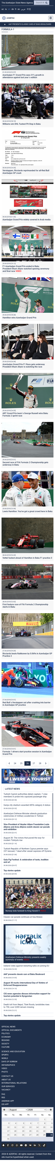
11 (15, 1127)
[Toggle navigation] (50, 18)
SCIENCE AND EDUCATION (13, 1051)
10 (8, 1127)
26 (27, 763)
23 (51, 1131)
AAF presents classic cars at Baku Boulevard (24, 974)
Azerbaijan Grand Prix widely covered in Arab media (27, 219)
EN (9, 9)
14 (37, 1127)
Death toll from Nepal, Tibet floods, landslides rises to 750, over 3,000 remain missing (26, 1005)
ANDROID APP (8, 1101)
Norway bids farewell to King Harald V (26, 911)
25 (21, 763)
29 (44, 1135)
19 (23, 1131)
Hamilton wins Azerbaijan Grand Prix (19, 317)
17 (8, 1131)
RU (6, 9)
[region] (28, 905)
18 (15, 1131)
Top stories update (12, 870)
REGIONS (5, 1040)
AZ (3, 9)
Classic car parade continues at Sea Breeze (23, 917)
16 (51, 1127)
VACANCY (6, 1090)
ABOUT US (6, 1079)
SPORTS (5, 1055)
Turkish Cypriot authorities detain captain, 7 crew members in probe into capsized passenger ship (25, 795)
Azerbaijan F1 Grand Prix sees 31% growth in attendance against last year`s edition (23, 76)
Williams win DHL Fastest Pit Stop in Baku (22, 124)
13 (30, 1127)
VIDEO (4, 1068)
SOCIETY (5, 1044)
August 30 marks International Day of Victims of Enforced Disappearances (26, 984)
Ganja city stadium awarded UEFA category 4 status (27, 805)
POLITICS (6, 1033)
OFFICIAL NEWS (8, 1027)
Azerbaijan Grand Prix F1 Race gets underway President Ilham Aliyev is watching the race (24, 365)
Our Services (8, 1086)
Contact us (7, 1076)
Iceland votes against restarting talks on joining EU (26, 966)
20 (30, 1131)
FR (15, 9)
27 (34, 763)
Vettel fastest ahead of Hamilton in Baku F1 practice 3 (27, 558)
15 (44, 1127)
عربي (23, 9)
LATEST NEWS (12, 788)
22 (44, 1131)
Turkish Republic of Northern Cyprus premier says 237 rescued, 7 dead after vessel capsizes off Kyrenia (27, 849)
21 (37, 1131)
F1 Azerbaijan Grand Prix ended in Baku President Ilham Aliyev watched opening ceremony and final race (26, 268)
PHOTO (5, 1072)
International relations (14, 1083)
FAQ (3, 1094)
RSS (3, 1097)
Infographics (8, 1065)
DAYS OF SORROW (9, 1061)
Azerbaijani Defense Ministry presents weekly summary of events (26, 958)
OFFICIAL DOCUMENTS (12, 1030)
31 (8, 1139)
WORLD (5, 1058)
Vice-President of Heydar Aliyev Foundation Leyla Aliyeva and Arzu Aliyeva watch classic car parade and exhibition (27, 826)
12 (23, 1127)
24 (15, 763)
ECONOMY (6, 1037)
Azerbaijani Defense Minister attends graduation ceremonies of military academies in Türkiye (25, 814)
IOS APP (5, 1104)
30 (51, 1135)
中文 (29, 9)
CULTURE (6, 1047)
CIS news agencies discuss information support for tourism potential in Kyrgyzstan (27, 994)
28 (40, 763)
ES (19, 9)
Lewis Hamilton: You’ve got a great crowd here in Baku (27, 511)
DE (13, 9)
